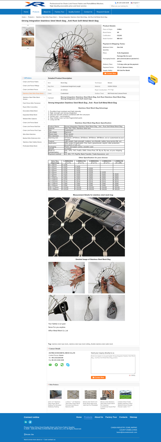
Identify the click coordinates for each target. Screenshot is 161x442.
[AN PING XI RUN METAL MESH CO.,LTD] (34, 4)
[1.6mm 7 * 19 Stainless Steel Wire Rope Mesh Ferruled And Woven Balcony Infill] (73, 394)
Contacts (123, 417)
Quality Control (74, 12)
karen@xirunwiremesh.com (127, 432)
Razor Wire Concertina (30, 107)
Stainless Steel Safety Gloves (32, 142)
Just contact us (49, 439)
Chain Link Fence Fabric (31, 82)
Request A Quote (103, 12)
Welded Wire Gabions (30, 119)
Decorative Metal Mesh (30, 111)
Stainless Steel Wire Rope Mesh (46, 17)
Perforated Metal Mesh (30, 146)
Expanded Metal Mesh (30, 115)
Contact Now (111, 73)
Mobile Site (30, 434)
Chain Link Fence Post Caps (32, 130)
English (135, 3)
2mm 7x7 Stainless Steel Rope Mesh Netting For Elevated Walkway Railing (54, 404)
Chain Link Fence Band (30, 122)
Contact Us (88, 12)
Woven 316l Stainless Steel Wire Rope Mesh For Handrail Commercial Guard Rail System (108, 405)
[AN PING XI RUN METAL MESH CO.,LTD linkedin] (25, 422)
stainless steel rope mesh (60, 344)
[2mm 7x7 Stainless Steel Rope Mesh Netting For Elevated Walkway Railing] (55, 394)
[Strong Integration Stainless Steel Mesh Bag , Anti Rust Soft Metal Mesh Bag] (28, 31)
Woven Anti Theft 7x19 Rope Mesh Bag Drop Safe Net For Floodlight (90, 403)
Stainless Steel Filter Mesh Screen (31, 98)
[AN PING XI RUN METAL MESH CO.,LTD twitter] (30, 422)
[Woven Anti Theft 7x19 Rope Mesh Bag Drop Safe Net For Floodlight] (90, 394)
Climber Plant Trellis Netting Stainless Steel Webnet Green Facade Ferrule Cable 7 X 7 (125, 404)
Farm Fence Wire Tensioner (32, 103)
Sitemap (133, 417)
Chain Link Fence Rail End (31, 126)
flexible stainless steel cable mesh (102, 344)
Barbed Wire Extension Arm (31, 138)
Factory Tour (59, 12)
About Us (47, 12)
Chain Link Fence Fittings (31, 86)
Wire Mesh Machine (29, 134)
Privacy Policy (29, 427)
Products (36, 12)
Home (26, 12)
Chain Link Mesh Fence (30, 89)
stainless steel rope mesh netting (79, 344)
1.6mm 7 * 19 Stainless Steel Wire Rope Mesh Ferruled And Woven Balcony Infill (73, 404)
